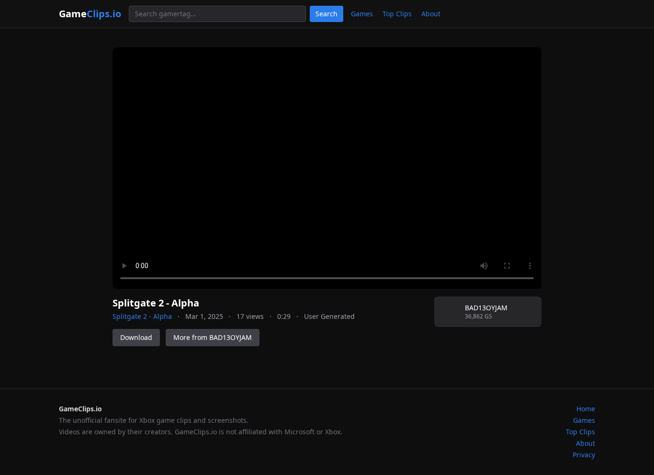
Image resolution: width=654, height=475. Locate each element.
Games (362, 13)
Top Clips (397, 13)
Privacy (584, 454)
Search (327, 13)
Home (585, 408)
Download (136, 337)
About (430, 13)
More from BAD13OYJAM (212, 337)
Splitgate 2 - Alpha (142, 316)
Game (90, 13)
